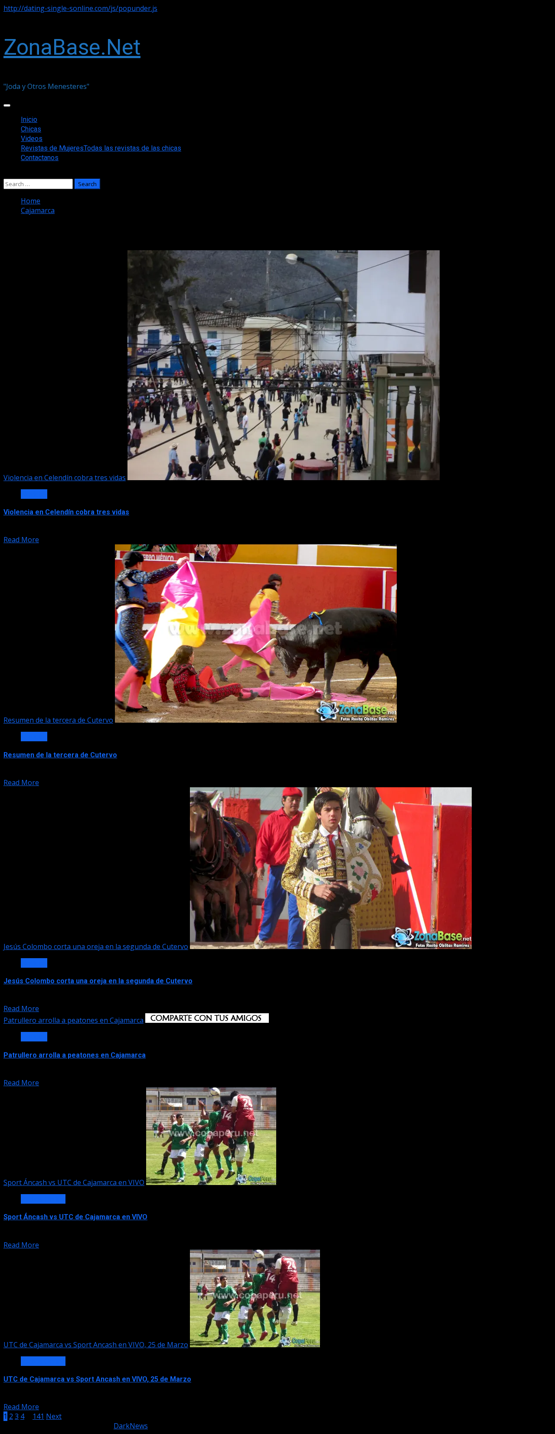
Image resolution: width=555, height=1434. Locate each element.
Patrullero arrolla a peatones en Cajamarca (73, 1020)
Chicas (31, 129)
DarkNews (131, 1426)
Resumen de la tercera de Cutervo (58, 720)
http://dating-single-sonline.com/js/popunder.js (80, 8)
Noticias (34, 494)
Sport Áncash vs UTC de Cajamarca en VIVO (73, 1182)
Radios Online (43, 1199)
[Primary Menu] (6, 105)
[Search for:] (39, 183)
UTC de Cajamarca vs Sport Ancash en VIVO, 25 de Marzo (95, 1344)
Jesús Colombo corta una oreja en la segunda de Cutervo (95, 946)
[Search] (6, 174)
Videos (31, 138)
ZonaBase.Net (71, 47)
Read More (21, 539)
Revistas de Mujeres (101, 148)
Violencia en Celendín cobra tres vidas (64, 477)
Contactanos (40, 158)
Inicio (29, 119)
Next (54, 1416)
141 (38, 1416)
